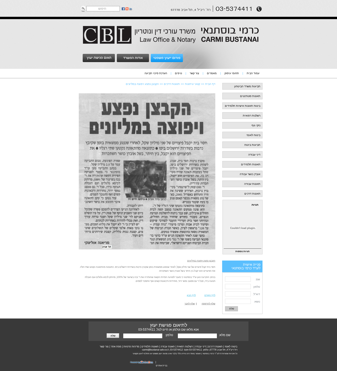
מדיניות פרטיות (131, 346)
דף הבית (210, 83)
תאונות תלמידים (250, 164)
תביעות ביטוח (252, 144)
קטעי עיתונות (192, 83)
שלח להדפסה (208, 303)
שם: (257, 279)
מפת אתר (116, 346)
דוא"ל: (256, 294)
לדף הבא (191, 295)
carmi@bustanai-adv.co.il (155, 349)
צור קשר (104, 346)
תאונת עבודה (168, 346)
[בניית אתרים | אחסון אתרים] (142, 363)
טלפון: (256, 286)
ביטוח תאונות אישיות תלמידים (242, 105)
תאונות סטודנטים (250, 96)
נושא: (257, 301)
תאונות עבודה (252, 183)
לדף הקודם (209, 295)
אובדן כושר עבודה (250, 174)
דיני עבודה (254, 154)
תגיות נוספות (242, 251)
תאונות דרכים (252, 193)
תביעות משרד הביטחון (247, 86)
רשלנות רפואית (251, 115)
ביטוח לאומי (253, 135)
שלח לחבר (189, 303)
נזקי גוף (256, 125)
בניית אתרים (161, 365)
